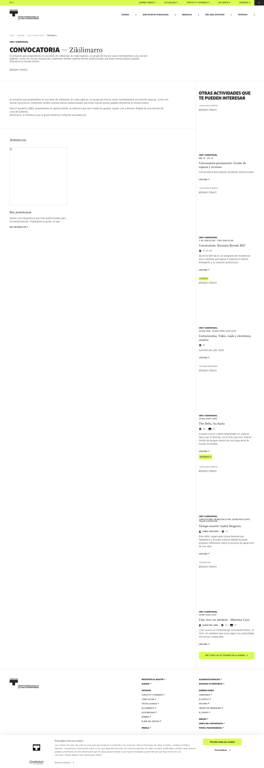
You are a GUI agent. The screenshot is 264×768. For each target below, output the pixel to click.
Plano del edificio (150, 721)
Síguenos (243, 3)
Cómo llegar (148, 699)
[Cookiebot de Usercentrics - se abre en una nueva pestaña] (36, 763)
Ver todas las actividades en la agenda (225, 655)
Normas (145, 717)
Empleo (202, 719)
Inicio (12, 36)
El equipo (203, 713)
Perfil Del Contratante (211, 724)
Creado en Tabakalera (210, 708)
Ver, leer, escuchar (214, 15)
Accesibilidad (148, 713)
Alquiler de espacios (209, 680)
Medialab (187, 15)
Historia (203, 704)
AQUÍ (98, 755)
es (11, 3)
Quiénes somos (146, 3)
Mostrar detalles (63, 762)
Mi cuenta (223, 3)
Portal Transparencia (210, 728)
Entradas (204, 457)
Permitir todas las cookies (222, 742)
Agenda (125, 15)
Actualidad (170, 3)
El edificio (204, 699)
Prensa (145, 728)
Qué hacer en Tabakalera (156, 15)
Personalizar (221, 750)
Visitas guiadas (149, 704)
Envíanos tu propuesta (210, 684)
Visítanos (243, 15)
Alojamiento (148, 708)
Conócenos (204, 695)
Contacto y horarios (197, 3)
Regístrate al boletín (152, 680)
